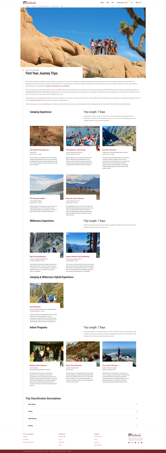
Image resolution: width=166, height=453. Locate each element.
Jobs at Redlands (98, 445)
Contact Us (96, 442)
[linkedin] (135, 442)
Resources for (121, 2)
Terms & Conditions (52, 451)
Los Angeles (25, 439)
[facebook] (129, 442)
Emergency (69, 451)
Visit (107, 2)
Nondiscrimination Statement (61, 451)
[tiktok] (138, 442)
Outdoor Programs (36, 100)
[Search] (131, 2)
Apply (102, 2)
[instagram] (132, 442)
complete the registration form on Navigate (57, 86)
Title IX (60, 439)
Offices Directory (98, 436)
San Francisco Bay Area (28, 442)
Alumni (95, 439)
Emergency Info (62, 436)
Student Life (34, 6)
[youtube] (141, 442)
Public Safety (61, 442)
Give (112, 2)
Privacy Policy (46, 451)
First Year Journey (55, 6)
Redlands (27, 6)
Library (60, 445)
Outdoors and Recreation (44, 6)
